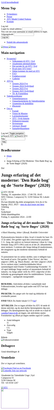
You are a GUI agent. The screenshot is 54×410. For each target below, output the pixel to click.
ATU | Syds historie (20, 118)
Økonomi (16, 106)
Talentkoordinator (14, 96)
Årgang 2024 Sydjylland (23, 86)
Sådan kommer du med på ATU (26, 71)
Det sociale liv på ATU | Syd (24, 66)
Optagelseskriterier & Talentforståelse (28, 101)
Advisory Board (19, 126)
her (34, 301)
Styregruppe (17, 123)
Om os (9, 108)
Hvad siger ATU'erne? (22, 68)
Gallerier (16, 78)
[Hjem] (5, 47)
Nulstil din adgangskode (17, 42)
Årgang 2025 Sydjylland (23, 91)
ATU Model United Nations (19, 19)
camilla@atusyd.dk (9, 313)
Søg (3, 138)
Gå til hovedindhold (10, 2)
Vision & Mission (20, 113)
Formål (15, 111)
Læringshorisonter (20, 116)
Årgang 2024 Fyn (20, 83)
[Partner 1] (27, 399)
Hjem (9, 156)
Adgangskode (7, 34)
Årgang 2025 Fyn (20, 88)
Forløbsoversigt (19, 76)
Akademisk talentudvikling (24, 63)
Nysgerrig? (11, 58)
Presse (9, 16)
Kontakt (10, 21)
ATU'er (10, 81)
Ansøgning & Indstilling (22, 103)
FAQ (14, 73)
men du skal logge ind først (32, 204)
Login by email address (11, 29)
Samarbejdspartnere (20, 128)
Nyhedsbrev (12, 14)
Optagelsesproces (19, 98)
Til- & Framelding (20, 93)
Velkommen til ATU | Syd (23, 61)
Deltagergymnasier (20, 121)
